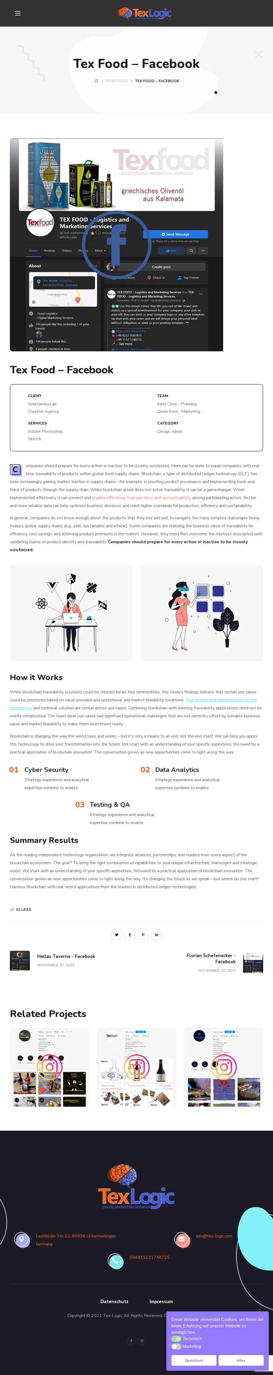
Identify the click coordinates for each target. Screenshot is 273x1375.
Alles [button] (241, 1360)
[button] (198, 1332)
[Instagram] (142, 1341)
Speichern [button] (194, 1360)
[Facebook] (131, 1341)
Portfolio (117, 81)
